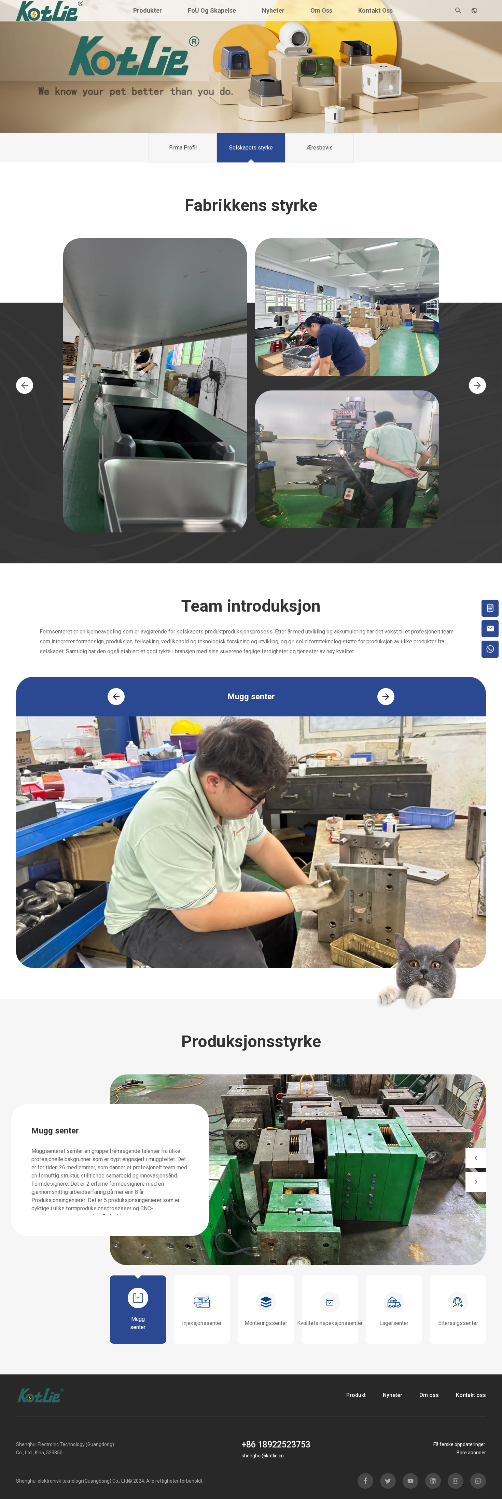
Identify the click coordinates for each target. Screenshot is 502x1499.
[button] (24, 385)
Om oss (321, 10)
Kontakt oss (375, 10)
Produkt (356, 1395)
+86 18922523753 (276, 1444)
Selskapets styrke (251, 147)
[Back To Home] (50, 10)
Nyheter (273, 10)
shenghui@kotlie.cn (263, 1455)
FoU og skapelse (212, 10)
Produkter (147, 10)
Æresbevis (319, 147)
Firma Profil (183, 147)
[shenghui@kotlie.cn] (490, 628)
